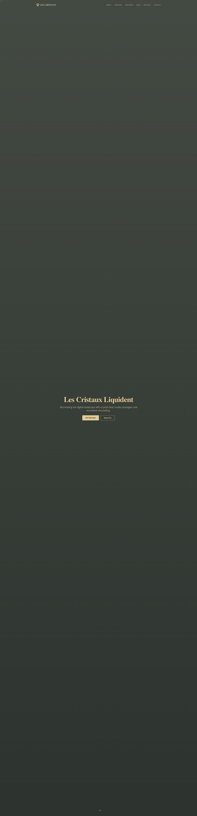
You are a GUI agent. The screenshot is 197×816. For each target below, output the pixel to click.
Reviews (147, 5)
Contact (157, 5)
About (108, 5)
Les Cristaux (48, 4)
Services (118, 5)
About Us (107, 418)
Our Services (91, 418)
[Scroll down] (100, 810)
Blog (138, 5)
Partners (129, 5)
